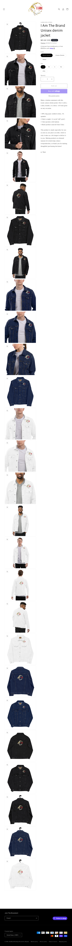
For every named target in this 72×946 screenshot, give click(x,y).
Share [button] (44, 152)
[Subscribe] (36, 918)
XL (62, 67)
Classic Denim (61, 56)
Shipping (43, 43)
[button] (4, 9)
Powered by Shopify (24, 941)
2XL (45, 71)
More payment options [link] (54, 95)
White (45, 60)
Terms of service (53, 941)
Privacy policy (43, 941)
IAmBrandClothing (14, 941)
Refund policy (34, 941)
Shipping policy (63, 941)
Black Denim (48, 56)
